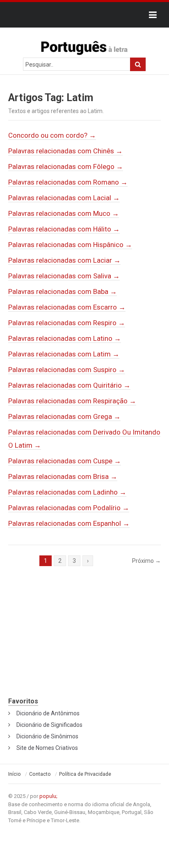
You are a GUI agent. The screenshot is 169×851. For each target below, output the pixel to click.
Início (14, 774)
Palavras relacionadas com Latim (63, 354)
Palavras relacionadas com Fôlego (65, 166)
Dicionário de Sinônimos (47, 736)
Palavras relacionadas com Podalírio (68, 508)
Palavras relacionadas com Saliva (64, 276)
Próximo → (146, 560)
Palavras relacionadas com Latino (64, 338)
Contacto (40, 774)
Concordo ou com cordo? (52, 135)
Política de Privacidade (85, 774)
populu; (48, 796)
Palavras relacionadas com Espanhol (69, 523)
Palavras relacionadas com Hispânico (70, 244)
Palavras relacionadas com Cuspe (64, 461)
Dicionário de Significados (49, 725)
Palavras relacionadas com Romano (68, 182)
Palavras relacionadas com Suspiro (66, 369)
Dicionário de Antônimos (48, 713)
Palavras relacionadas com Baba (62, 291)
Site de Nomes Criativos (47, 748)
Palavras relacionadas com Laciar (64, 260)
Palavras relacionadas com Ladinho (67, 492)
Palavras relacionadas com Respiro (66, 323)
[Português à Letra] (84, 46)
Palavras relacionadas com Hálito (64, 229)
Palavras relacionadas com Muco (63, 213)
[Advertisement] (84, 636)
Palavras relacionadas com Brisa (62, 476)
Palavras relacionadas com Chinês (65, 151)
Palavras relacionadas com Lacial (64, 198)
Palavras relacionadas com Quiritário (69, 385)
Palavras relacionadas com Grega (64, 416)
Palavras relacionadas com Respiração (72, 401)
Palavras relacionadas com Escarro (67, 307)
